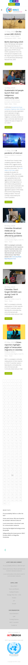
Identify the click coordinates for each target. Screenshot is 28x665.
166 (8, 485)
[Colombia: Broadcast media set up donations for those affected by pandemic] (14, 215)
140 (4, 469)
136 (8, 466)
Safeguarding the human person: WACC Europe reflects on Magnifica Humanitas (14, 535)
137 (12, 466)
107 (12, 447)
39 (20, 403)
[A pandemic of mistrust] (14, 140)
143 (16, 469)
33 (16, 400)
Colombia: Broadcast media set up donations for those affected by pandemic (13, 232)
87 (12, 434)
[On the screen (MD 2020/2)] (14, 21)
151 (8, 475)
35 (4, 403)
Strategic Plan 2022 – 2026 (14, 595)
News (10, 104)
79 (20, 428)
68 (16, 422)
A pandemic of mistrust (13, 151)
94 (20, 437)
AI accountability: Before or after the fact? (14, 565)
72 (12, 425)
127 (12, 459)
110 (4, 450)
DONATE (11, 4)
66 (8, 422)
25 (4, 396)
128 (16, 459)
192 (12, 500)
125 (4, 459)
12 (12, 387)
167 (12, 485)
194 (20, 500)
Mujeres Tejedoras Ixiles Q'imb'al (15, 109)
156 (8, 478)
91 (8, 437)
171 (8, 488)
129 (20, 459)
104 (20, 444)
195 (4, 503)
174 (20, 488)
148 (16, 472)
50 (4, 412)
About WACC (14, 586)
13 (16, 387)
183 (16, 494)
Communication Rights (11, 240)
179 (20, 491)
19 (20, 390)
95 (4, 441)
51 (8, 412)
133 (16, 463)
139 (20, 466)
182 (12, 494)
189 (20, 497)
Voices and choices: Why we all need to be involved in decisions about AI (14, 570)
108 (16, 447)
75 (4, 428)
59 (20, 415)
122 (12, 456)
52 (12, 412)
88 (16, 434)
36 (8, 403)
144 (20, 469)
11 (8, 387)
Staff (14, 616)
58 (16, 415)
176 (8, 491)
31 (8, 400)
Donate (14, 603)
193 (16, 500)
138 (16, 466)
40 (4, 406)
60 (4, 418)
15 (4, 390)
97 (12, 441)
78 (16, 428)
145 (4, 472)
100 (4, 444)
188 (16, 497)
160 (4, 481)
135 (4, 466)
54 (20, 412)
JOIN (17, 4)
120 (4, 456)
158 (16, 478)
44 (20, 406)
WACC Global (17, 661)
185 (4, 497)
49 (20, 409)
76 (8, 428)
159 (20, 478)
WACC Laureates (14, 622)
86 (8, 434)
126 (8, 459)
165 (4, 485)
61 (8, 418)
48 (16, 409)
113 (16, 450)
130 (4, 463)
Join (14, 601)
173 (16, 488)
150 (4, 475)
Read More (8, 64)
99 (20, 441)
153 (16, 475)
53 (16, 412)
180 (4, 494)
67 (12, 422)
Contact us (14, 625)
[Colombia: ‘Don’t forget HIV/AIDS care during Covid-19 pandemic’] (14, 276)
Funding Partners (14, 619)
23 (16, 393)
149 (20, 472)
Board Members (14, 613)
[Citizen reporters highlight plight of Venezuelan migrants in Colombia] (14, 331)
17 (12, 390)
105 (4, 447)
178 (16, 491)
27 (12, 396)
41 (8, 406)
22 (12, 393)
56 (8, 415)
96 (8, 441)
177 (12, 491)
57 (12, 415)
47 (12, 409)
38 (16, 403)
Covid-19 (20, 240)
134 (20, 463)
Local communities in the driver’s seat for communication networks (14, 575)
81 (8, 431)
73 (16, 425)
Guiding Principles (14, 592)
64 (20, 418)
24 (20, 393)
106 (8, 447)
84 (20, 431)
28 (16, 396)
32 (12, 400)
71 (8, 425)
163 (16, 481)
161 (8, 481)
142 (12, 469)
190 (4, 500)
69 (20, 422)
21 (8, 393)
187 (12, 497)
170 (4, 488)
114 (20, 450)
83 (16, 431)
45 (4, 409)
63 (16, 418)
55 (4, 415)
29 (20, 396)
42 (12, 406)
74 (20, 425)
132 (12, 463)
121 (8, 456)
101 (8, 444)
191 (8, 500)
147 (12, 472)
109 (20, 447)
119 (20, 453)
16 (8, 390)
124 (20, 456)
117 (12, 453)
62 (12, 418)
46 (8, 409)
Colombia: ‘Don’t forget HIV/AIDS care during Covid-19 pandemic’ (13, 293)
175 (4, 491)
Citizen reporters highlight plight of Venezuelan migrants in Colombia (13, 346)
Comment (18, 155)
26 (8, 396)
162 (12, 481)
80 (4, 431)
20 (4, 393)
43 (16, 406)
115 (4, 453)
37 (12, 403)
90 (4, 437)
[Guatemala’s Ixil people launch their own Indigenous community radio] (14, 77)
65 (4, 422)
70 (4, 425)
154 (20, 475)
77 (12, 428)
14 (20, 387)
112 (12, 450)
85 (4, 434)
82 (12, 431)
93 (16, 437)
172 (12, 488)
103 (16, 444)
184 (20, 494)
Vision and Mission (14, 589)
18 (16, 390)
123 (16, 456)
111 (8, 450)
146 (8, 472)
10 (4, 387)
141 (8, 469)
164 (20, 481)
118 (16, 453)
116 (8, 453)
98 (16, 441)
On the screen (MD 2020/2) (13, 32)
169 (20, 485)
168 (16, 485)
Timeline (14, 598)
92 (12, 437)
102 (12, 444)
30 (4, 400)
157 (12, 478)
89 (20, 434)
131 (8, 463)
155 (4, 478)
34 (20, 400)
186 (8, 497)
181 (8, 494)
